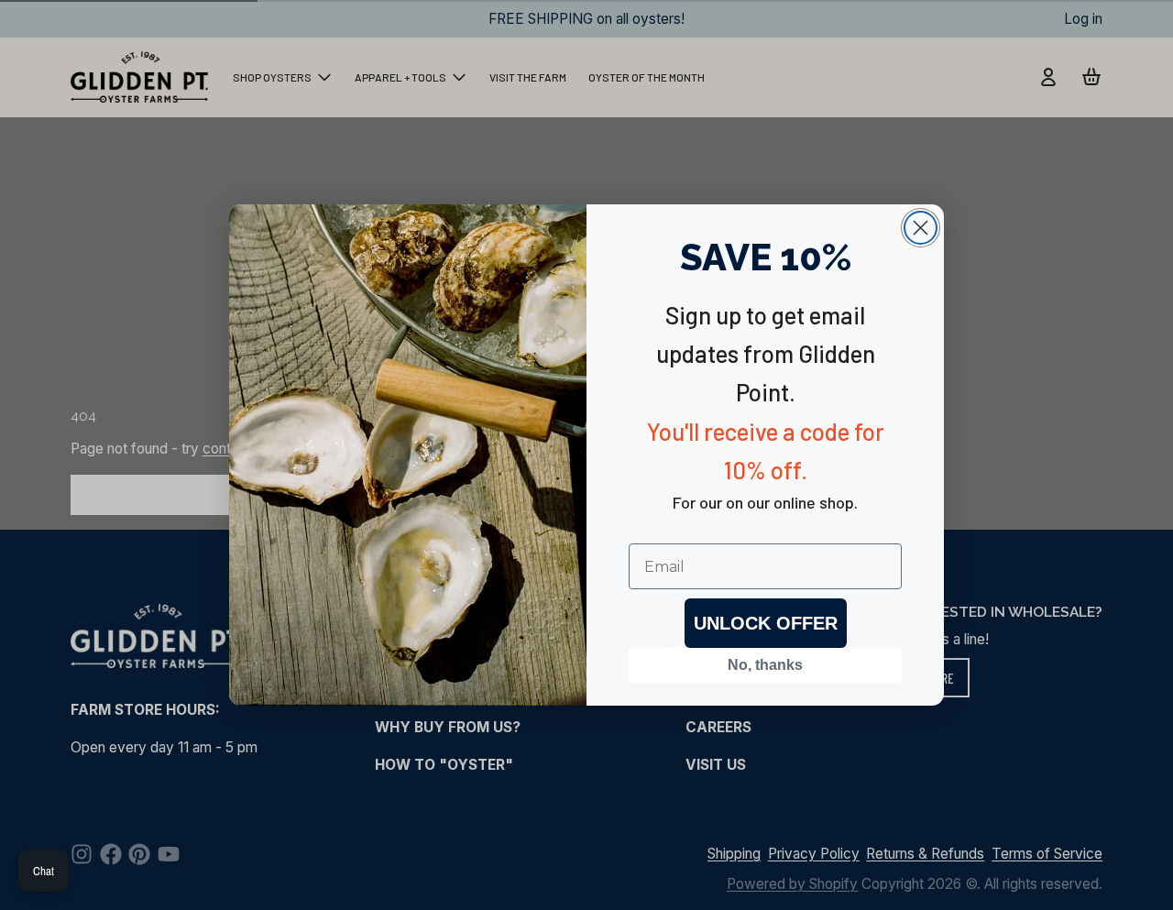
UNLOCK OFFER (766, 623)
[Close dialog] (920, 228)
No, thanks (765, 665)
